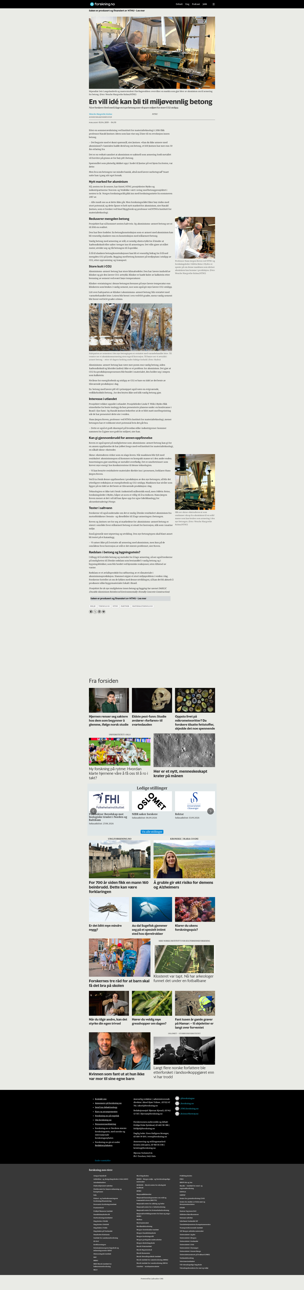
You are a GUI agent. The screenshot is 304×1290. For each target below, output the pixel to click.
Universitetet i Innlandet (189, 1241)
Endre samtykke (103, 1160)
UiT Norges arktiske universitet (192, 1231)
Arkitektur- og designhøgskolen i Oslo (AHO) (110, 1179)
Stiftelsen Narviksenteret (189, 1214)
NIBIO (95, 1260)
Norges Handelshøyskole (146, 1233)
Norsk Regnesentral (144, 1250)
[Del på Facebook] (91, 612)
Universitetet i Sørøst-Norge (190, 1251)
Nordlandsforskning (144, 1226)
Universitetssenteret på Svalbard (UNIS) (195, 1254)
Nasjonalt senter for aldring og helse (150, 1204)
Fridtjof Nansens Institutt (103, 1211)
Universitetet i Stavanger (189, 1248)
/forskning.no (187, 1103)
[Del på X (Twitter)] (95, 612)
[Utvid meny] (214, 4)
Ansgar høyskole (99, 1176)
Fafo (95, 1195)
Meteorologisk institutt (102, 1254)
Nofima (139, 1219)
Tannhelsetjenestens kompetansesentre (195, 1224)
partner (125, 606)
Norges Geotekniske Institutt (148, 1230)
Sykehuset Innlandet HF (189, 1221)
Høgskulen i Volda (100, 1228)
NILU (95, 1270)
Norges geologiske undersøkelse (149, 1240)
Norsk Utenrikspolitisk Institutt (149, 1256)
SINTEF (182, 1195)
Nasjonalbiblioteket (144, 1194)
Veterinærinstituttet (187, 1261)
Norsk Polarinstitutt (144, 1246)
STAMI (182, 1208)
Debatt (179, 4)
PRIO (182, 1179)
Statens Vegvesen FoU (188, 1211)
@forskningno (187, 1098)
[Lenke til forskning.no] (129, 3)
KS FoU (96, 1241)
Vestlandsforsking (187, 1258)
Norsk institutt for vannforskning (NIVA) (152, 1263)
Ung (187, 4)
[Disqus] (152, 645)
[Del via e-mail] (103, 612)
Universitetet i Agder (187, 1234)
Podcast (196, 4)
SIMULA (183, 1192)
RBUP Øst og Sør (186, 1182)
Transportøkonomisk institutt (191, 1228)
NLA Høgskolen (143, 1176)
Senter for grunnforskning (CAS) (192, 1198)
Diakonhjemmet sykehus (103, 1186)
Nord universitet (143, 1223)
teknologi (104, 606)
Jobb (205, 4)
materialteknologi (142, 606)
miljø (93, 606)
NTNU (139, 1191)
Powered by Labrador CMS (152, 1279)
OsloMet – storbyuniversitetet (148, 1266)
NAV (95, 1257)
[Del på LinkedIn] (99, 612)
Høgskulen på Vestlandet (102, 1231)
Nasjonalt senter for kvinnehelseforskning (153, 1210)
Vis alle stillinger (152, 831)
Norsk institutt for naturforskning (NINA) (152, 1260)
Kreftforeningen (99, 1244)
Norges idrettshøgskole (146, 1243)
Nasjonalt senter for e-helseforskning (151, 1207)
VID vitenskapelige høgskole (191, 1265)
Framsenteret (98, 1208)
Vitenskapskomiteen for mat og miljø (194, 1268)
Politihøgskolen (186, 1176)
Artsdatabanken (99, 1182)
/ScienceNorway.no (189, 1114)
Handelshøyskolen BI (101, 1214)
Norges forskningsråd (145, 1236)
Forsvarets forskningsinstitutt (104, 1204)
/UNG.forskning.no (189, 1108)
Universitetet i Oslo (187, 1244)
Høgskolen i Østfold (101, 1224)
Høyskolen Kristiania (101, 1234)
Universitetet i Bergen (188, 1238)
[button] (93, 811)
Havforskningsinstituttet (103, 1218)
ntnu (115, 606)
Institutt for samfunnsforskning (105, 1238)
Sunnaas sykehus (186, 1218)
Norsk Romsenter (143, 1253)
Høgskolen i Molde (100, 1221)
